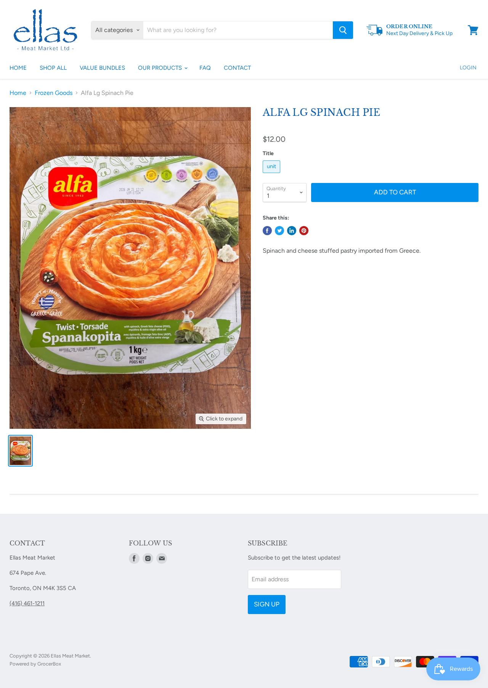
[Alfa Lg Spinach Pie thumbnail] (20, 451)
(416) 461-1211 (27, 603)
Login (468, 67)
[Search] (343, 30)
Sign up (266, 604)
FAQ (205, 67)
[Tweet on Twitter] (279, 230)
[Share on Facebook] (267, 230)
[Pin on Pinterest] (303, 230)
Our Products (160, 67)
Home (18, 67)
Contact (237, 67)
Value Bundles (102, 67)
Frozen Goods (53, 93)
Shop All (53, 67)
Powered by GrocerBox (35, 664)
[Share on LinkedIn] (291, 230)
